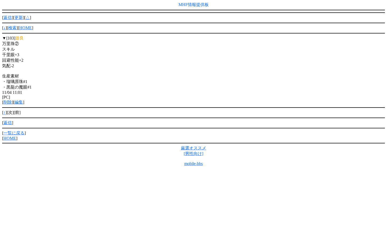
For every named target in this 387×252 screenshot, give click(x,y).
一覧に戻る (13, 133)
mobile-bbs (193, 163)
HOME (25, 28)
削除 (7, 102)
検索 (12, 28)
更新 (18, 17)
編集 (18, 102)
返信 (7, 17)
